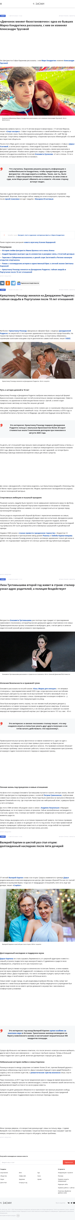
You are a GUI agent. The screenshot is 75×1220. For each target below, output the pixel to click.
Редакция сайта (63, 1184)
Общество (3, 1176)
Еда (39, 1172)
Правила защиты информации (63, 1180)
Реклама (60, 1176)
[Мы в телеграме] (71, 1203)
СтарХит (17, 885)
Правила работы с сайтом (66, 1188)
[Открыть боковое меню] (1, 3)
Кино (39, 1176)
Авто (20, 1172)
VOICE (67, 338)
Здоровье (22, 1179)
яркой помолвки (12, 199)
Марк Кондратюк (49, 60)
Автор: (5, 276)
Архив (39, 1179)
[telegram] (13, 283)
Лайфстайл (22, 1176)
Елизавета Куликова (44, 154)
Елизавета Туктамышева (20, 620)
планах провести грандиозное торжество (37, 533)
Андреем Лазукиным (50, 808)
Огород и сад (23, 1182)
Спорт (3, 16)
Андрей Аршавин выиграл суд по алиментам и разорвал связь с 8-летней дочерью (38, 254)
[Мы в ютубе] (74, 1203)
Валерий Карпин (16, 877)
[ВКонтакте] (2, 283)
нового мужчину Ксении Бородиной (39, 242)
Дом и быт (3, 1182)
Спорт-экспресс (13, 131)
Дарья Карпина (6, 958)
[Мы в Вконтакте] (69, 1203)
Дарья (66, 877)
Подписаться (69, 1162)
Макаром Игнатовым (44, 199)
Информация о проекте (65, 1172)
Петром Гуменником (53, 795)
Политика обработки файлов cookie (64, 1192)
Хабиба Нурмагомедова (62, 535)
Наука (2, 1179)
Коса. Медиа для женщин (44, 688)
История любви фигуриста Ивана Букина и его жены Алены (28, 250)
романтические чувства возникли (46, 1072)
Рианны (46, 535)
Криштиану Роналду (18, 331)
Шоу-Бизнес (4, 1172)
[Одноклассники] (7, 283)
